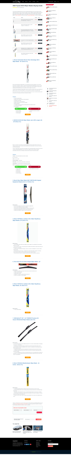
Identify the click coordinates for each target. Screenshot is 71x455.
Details (36, 19)
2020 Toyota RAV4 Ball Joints (53, 55)
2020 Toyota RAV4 (18, 15)
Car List (30, 1)
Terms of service (38, 445)
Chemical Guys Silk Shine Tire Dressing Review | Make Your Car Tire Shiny (27, 432)
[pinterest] (30, 444)
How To (38, 1)
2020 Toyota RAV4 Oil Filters (53, 69)
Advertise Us (37, 442)
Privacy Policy (38, 443)
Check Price (40, 19)
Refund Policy (38, 444)
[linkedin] (29, 444)
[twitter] (27, 444)
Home (23, 1)
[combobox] (17, 410)
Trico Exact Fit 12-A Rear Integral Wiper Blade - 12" (27, 261)
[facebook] (25, 444)
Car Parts (33, 1)
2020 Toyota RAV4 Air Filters (53, 21)
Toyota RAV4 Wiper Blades (30, 15)
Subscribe (55, 1)
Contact (37, 446)
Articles (26, 1)
